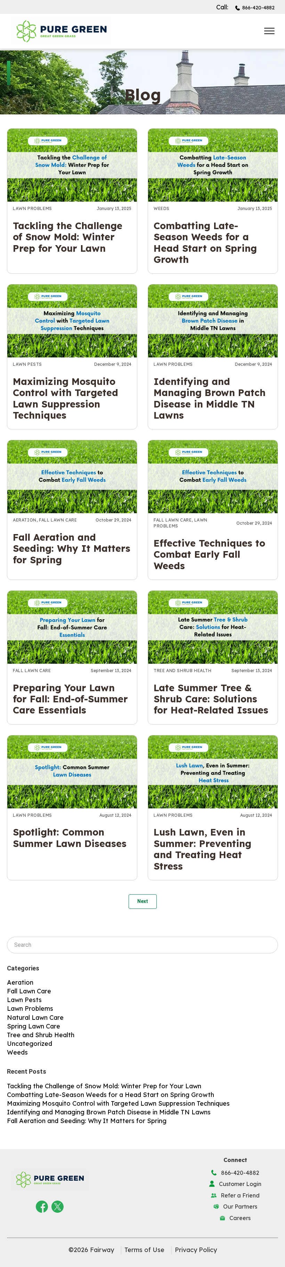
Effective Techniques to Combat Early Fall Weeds (209, 554)
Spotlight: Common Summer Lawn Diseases (70, 837)
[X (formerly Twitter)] (57, 1205)
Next (142, 901)
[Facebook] (42, 1205)
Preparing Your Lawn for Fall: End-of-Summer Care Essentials (70, 699)
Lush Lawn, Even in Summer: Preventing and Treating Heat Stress (202, 849)
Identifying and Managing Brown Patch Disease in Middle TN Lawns (210, 398)
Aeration (24, 520)
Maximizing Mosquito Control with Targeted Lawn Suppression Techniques (65, 398)
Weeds (162, 208)
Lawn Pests (27, 364)
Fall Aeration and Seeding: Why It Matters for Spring (71, 548)
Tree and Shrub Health (183, 670)
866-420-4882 (258, 8)
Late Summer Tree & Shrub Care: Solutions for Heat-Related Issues (211, 699)
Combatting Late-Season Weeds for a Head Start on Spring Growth (205, 242)
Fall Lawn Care (58, 520)
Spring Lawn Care (33, 1026)
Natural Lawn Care (35, 1018)
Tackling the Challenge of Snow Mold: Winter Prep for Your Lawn (67, 237)
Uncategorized (29, 1044)
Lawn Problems (32, 208)
